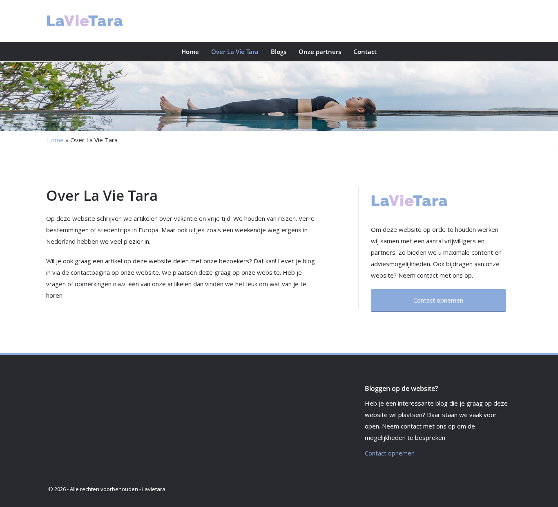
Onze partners (320, 51)
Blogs (278, 51)
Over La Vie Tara (235, 51)
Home (190, 51)
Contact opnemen (390, 453)
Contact (365, 51)
